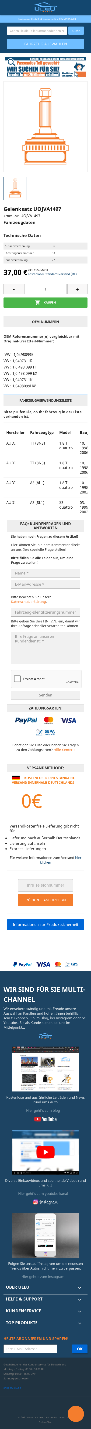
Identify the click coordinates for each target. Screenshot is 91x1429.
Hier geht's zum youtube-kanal (43, 1193)
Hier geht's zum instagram (42, 1276)
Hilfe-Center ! (64, 749)
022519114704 (67, 18)
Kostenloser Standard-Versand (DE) (52, 274)
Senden (45, 695)
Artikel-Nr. (12, 216)
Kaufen (45, 302)
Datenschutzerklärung (28, 601)
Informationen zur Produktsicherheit (45, 924)
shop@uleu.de (12, 1387)
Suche (76, 31)
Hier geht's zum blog (43, 1110)
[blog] (45, 1068)
